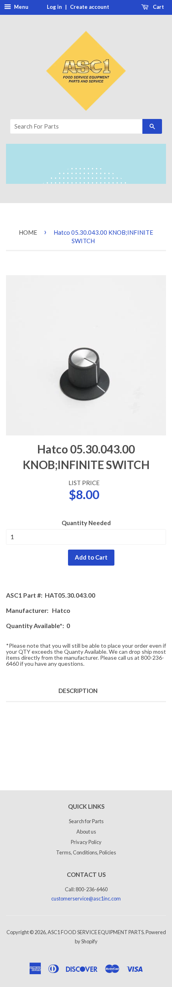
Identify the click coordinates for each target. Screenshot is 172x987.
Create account (89, 7)
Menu (20, 7)
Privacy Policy (86, 842)
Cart (158, 7)
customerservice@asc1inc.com (86, 898)
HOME (28, 232)
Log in (54, 7)
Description (78, 690)
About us (86, 831)
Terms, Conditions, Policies (86, 852)
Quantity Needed (86, 522)
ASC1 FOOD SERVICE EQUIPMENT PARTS (96, 932)
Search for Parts (86, 821)
